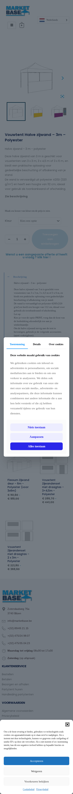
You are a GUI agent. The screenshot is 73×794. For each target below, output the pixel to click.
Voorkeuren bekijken (36, 781)
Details (37, 344)
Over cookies (56, 344)
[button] (67, 724)
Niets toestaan (36, 427)
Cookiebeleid (28, 789)
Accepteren (36, 761)
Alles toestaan (36, 446)
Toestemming (17, 344)
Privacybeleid (42, 789)
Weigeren (36, 771)
